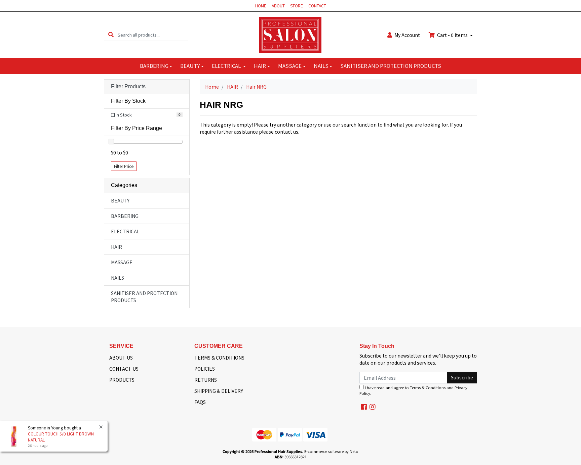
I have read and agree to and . (413, 390)
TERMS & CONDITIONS (219, 357)
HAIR (260, 65)
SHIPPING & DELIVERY (218, 390)
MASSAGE (290, 65)
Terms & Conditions (428, 387)
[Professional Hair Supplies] (290, 34)
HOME (260, 5)
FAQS (200, 402)
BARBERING (154, 65)
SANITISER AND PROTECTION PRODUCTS (390, 65)
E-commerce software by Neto (331, 451)
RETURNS (205, 379)
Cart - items (452, 35)
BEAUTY (190, 65)
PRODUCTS (121, 379)
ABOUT (278, 5)
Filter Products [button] (128, 86)
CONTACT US (124, 368)
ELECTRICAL (227, 65)
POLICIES (204, 368)
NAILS (321, 65)
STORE (296, 5)
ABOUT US (121, 357)
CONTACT (317, 5)
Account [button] (407, 35)
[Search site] (111, 35)
